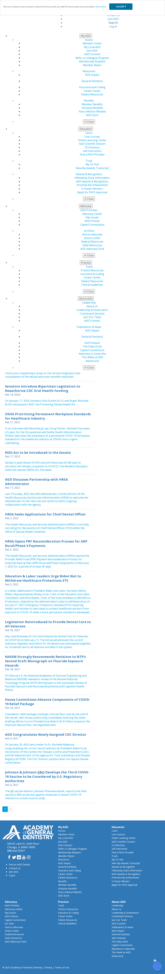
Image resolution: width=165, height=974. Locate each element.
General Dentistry (92, 81)
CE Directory (92, 147)
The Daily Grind (92, 346)
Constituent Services (92, 313)
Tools (89, 266)
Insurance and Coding (92, 87)
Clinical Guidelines (92, 284)
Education (118, 827)
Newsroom (92, 361)
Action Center (92, 238)
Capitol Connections (92, 224)
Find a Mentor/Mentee (92, 111)
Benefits (89, 100)
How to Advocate (92, 234)
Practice (63, 902)
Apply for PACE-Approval (92, 192)
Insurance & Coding (92, 274)
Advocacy (11, 902)
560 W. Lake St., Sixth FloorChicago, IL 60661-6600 (23, 845)
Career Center (92, 91)
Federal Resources (92, 241)
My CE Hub (92, 164)
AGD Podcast (92, 343)
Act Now (89, 231)
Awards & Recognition (89, 174)
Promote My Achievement (92, 185)
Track (89, 161)
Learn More (100, 6)
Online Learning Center (92, 140)
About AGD (119, 902)
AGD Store (92, 115)
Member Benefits (92, 104)
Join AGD (92, 50)
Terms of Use (62, 967)
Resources (89, 71)
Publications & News (89, 327)
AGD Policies (92, 221)
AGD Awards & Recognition (92, 181)
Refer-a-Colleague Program (92, 58)
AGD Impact (92, 75)
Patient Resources (92, 94)
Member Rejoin (92, 65)
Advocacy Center (92, 214)
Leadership (89, 302)
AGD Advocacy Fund (92, 249)
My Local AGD (92, 47)
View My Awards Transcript (92, 168)
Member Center (92, 43)
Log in (12, 875)
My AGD (63, 827)
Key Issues (92, 217)
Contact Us (14, 868)
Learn (88, 133)
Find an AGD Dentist (19, 864)
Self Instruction (92, 151)
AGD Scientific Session (92, 143)
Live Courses (92, 136)
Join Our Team (92, 317)
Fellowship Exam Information (92, 177)
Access (89, 40)
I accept (121, 6)
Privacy (48, 967)
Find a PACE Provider (92, 154)
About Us (92, 306)
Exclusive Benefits (92, 108)
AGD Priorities (88, 210)
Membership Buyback (92, 61)
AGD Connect (92, 54)
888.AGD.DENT (16, 851)
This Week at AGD (92, 357)
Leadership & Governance (92, 310)
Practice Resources (92, 270)
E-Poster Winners (92, 188)
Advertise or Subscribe (92, 353)
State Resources (92, 245)
